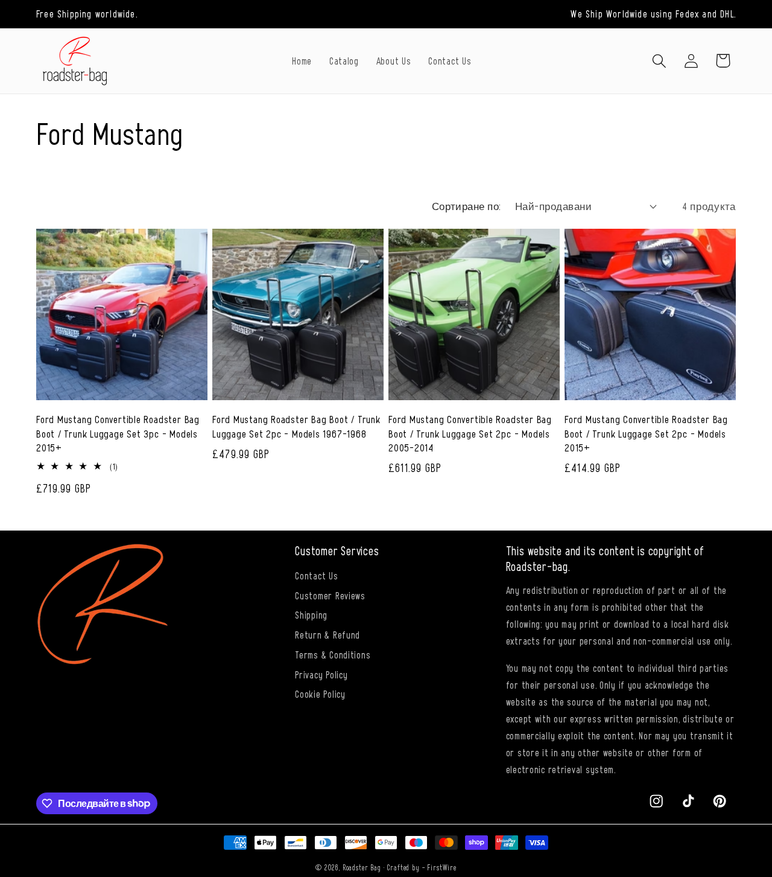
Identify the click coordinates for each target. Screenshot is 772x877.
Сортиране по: (466, 206)
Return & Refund (327, 634)
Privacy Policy (321, 674)
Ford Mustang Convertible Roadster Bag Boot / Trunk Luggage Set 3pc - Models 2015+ (118, 432)
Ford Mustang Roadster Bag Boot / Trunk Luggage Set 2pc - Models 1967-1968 (296, 425)
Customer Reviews (330, 595)
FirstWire (442, 867)
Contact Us (316, 575)
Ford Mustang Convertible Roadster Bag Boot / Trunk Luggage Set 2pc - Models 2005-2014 (470, 432)
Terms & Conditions (332, 654)
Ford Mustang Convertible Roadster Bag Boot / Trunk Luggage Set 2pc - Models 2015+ (646, 432)
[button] (659, 61)
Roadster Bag (362, 867)
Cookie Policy (320, 693)
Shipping (311, 614)
